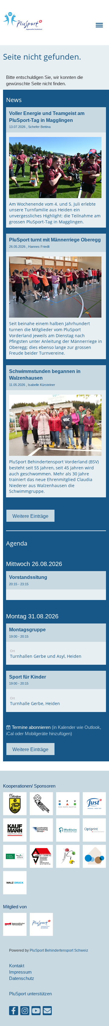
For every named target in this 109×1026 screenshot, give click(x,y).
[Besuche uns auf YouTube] (36, 1012)
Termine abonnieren (31, 727)
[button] (56, 585)
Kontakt (16, 965)
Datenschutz (21, 978)
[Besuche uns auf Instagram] (24, 1012)
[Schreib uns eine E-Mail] (47, 1012)
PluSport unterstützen (30, 993)
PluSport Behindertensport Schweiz (59, 950)
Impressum (20, 972)
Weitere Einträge (30, 516)
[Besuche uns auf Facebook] (13, 1012)
